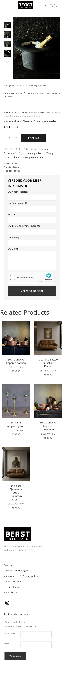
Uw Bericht (13, 248)
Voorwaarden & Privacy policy (21, 575)
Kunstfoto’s (10, 592)
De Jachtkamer (12, 586)
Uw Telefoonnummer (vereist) (24, 225)
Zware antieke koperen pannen (16, 361)
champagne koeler (35, 153)
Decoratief (44, 112)
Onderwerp (14, 237)
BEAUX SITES (26, 550)
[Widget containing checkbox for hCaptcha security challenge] (31, 277)
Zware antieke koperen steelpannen (48, 426)
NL (46, 5)
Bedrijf (11, 214)
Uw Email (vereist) (17, 203)
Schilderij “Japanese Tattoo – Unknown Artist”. (16, 492)
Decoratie (43, 149)
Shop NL (16, 112)
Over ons (9, 565)
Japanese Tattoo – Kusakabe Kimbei (48, 363)
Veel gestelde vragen (16, 570)
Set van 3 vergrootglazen (16, 424)
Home (7, 112)
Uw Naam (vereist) (18, 191)
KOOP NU (33, 138)
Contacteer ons (12, 581)
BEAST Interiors (30, 112)
